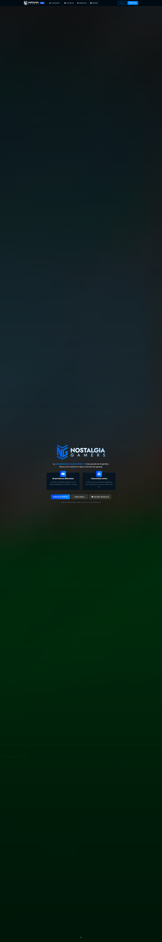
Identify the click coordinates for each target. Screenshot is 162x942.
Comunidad (55, 3)
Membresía (83, 3)
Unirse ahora (79, 497)
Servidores (70, 3)
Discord (95, 3)
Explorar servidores (60, 497)
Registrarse (132, 3)
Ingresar (122, 3)
